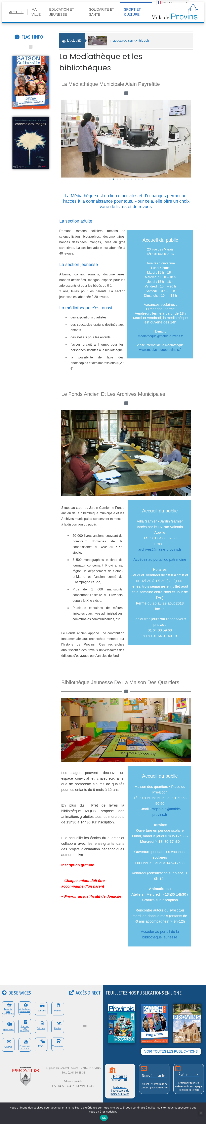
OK (104, 1117)
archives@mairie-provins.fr (159, 549)
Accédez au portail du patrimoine (159, 559)
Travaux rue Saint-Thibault (129, 40)
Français (166, 2)
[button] (67, 138)
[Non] (201, 1113)
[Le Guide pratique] (187, 1023)
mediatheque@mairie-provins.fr (160, 336)
